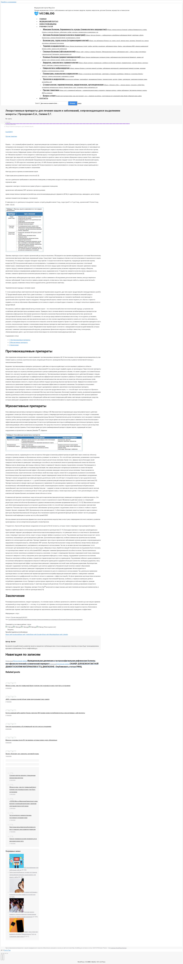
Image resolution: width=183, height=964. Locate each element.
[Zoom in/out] (7, 953)
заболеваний (24, 619)
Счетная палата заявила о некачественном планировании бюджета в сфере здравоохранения (22, 914)
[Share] (3, 953)
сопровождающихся (76, 619)
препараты (55, 619)
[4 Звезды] (33, 627)
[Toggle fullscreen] (5, 953)
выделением (12, 619)
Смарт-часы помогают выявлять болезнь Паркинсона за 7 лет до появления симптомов (23, 934)
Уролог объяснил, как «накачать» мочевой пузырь (22, 754)
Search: (37, 103)
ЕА (19, 619)
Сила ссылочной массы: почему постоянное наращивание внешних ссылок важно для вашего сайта (23, 875)
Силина (68, 619)
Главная (8, 122)
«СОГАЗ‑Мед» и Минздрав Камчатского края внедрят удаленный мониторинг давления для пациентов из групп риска (23, 804)
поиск (79, 103)
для (17, 619)
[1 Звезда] (9, 627)
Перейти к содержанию (8, 2)
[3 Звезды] (25, 627)
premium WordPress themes (118, 948)
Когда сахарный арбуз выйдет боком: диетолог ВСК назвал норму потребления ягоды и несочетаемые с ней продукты (45, 713)
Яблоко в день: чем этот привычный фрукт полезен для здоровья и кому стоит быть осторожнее (38, 686)
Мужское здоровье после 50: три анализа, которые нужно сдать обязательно (31, 740)
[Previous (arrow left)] (1, 957)
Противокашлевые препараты (19, 340)
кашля (31, 619)
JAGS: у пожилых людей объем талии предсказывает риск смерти (27, 699)
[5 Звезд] (40, 627)
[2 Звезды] (17, 627)
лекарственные (37, 619)
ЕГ (20, 619)
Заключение (14, 345)
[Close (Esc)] (1, 953)
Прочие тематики (11, 124)
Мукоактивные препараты (18, 342)
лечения (44, 619)
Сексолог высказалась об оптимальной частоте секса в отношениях (28, 726)
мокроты (49, 619)
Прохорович (62, 619)
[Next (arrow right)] (3, 957)
